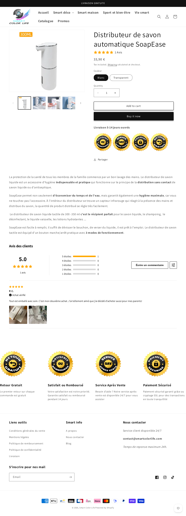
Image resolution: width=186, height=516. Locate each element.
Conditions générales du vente (27, 430)
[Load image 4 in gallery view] (68, 103)
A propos (71, 430)
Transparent (121, 77)
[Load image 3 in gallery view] (54, 103)
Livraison (14, 456)
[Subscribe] (70, 477)
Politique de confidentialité (25, 449)
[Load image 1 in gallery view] (24, 103)
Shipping (112, 64)
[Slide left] (13, 103)
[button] (63, 12)
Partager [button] (103, 159)
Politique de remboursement (26, 443)
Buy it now (134, 116)
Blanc (101, 77)
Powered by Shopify (104, 507)
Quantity (98, 85)
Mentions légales (19, 437)
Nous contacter (75, 437)
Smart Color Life (87, 507)
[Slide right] (81, 103)
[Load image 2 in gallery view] (39, 103)
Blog (68, 443)
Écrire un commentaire (150, 265)
